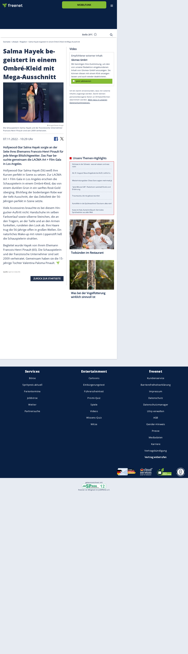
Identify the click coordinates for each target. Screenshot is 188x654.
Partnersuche (32, 411)
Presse (156, 430)
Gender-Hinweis (155, 424)
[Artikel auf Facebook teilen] (56, 138)
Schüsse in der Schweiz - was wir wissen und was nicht (90, 165)
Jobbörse (32, 398)
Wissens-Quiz (94, 417)
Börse (32, 378)
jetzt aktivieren (83, 81)
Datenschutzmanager (155, 404)
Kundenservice (155, 378)
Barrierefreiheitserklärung (156, 385)
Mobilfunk (84, 4)
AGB (155, 417)
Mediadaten (156, 437)
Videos (94, 411)
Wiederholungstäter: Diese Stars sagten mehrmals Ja (92, 180)
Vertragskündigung (155, 450)
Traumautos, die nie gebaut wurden (86, 196)
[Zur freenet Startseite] (11, 4)
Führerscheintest (94, 391)
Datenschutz (155, 398)
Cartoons (94, 378)
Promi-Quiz (93, 398)
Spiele (94, 404)
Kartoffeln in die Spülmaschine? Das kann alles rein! (92, 203)
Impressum (155, 391)
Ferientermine (32, 391)
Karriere (155, 444)
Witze (94, 424)
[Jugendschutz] (94, 486)
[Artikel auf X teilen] (62, 138)
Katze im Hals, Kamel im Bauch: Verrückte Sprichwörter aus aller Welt (88, 211)
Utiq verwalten (155, 411)
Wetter (32, 404)
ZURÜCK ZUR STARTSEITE (47, 278)
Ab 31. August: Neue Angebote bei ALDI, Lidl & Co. (91, 173)
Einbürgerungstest (94, 385)
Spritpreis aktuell (32, 385)
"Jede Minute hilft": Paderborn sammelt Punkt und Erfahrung (91, 188)
